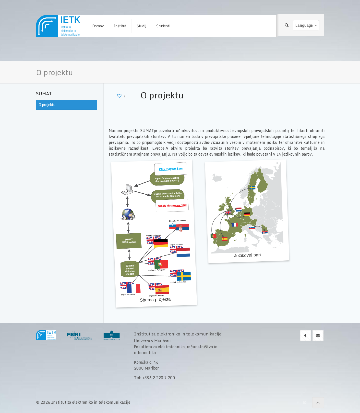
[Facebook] (298, 402)
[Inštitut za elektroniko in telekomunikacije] (58, 26)
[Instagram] (304, 402)
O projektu (47, 104)
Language (304, 25)
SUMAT (44, 93)
